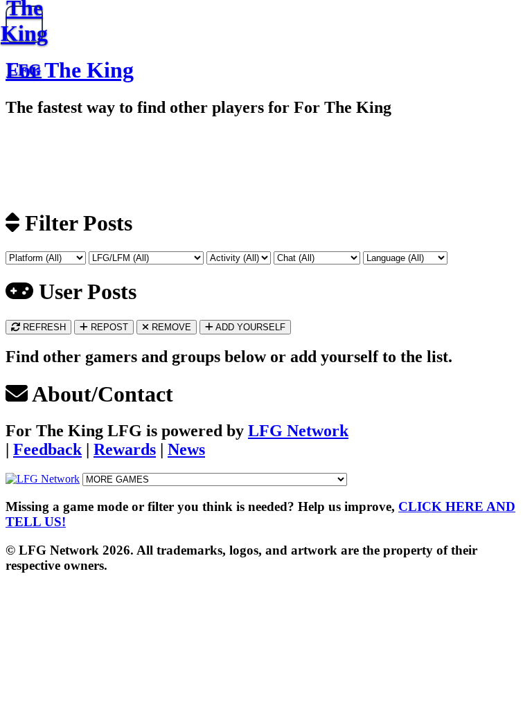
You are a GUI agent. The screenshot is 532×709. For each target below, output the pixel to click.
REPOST (108, 327)
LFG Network (298, 431)
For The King (70, 69)
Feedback (47, 449)
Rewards (125, 449)
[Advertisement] (161, 162)
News (186, 449)
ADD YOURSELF (249, 327)
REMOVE (170, 327)
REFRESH (43, 327)
